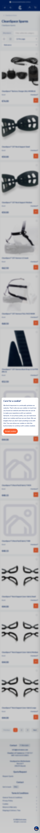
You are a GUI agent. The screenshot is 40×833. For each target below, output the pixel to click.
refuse (14, 423)
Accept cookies (10, 431)
